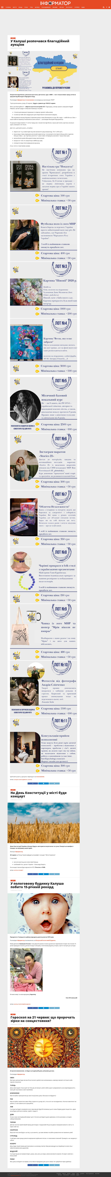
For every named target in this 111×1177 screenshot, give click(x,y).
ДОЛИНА (37, 7)
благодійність (23, 779)
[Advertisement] (55, 22)
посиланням (30, 100)
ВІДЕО (83, 7)
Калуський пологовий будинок (46, 940)
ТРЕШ (31, 7)
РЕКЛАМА (55, 7)
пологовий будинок (24, 1004)
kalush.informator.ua (16, 1175)
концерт (20, 870)
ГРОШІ (26, 7)
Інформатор (21, 100)
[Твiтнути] (54, 783)
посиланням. (40, 776)
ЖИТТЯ (15, 7)
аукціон (16, 779)
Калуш (30, 779)
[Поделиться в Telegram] (43, 874)
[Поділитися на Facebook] (33, 783)
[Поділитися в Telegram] (43, 783)
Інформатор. (19, 851)
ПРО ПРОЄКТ (69, 7)
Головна (8, 7)
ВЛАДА (20, 7)
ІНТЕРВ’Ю (77, 7)
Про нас (62, 7)
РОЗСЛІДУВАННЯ (46, 7)
